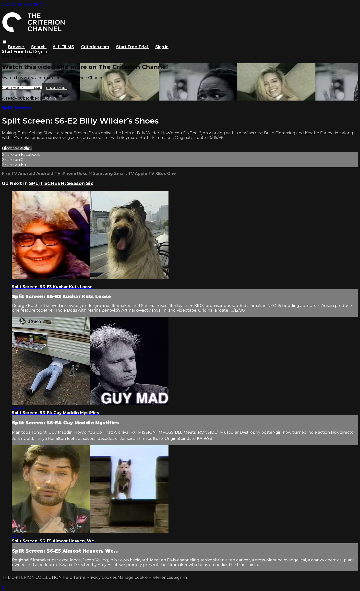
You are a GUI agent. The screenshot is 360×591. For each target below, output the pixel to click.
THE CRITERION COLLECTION (32, 577)
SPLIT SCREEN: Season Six (61, 183)
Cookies (110, 577)
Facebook (11, 148)
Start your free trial (22, 88)
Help (68, 577)
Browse (16, 47)
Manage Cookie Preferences (146, 577)
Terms (79, 577)
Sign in (161, 47)
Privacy (94, 577)
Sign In (41, 51)
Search (39, 47)
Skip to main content (22, 4)
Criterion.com (95, 47)
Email (28, 148)
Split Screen (16, 108)
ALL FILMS (63, 47)
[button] (4, 42)
